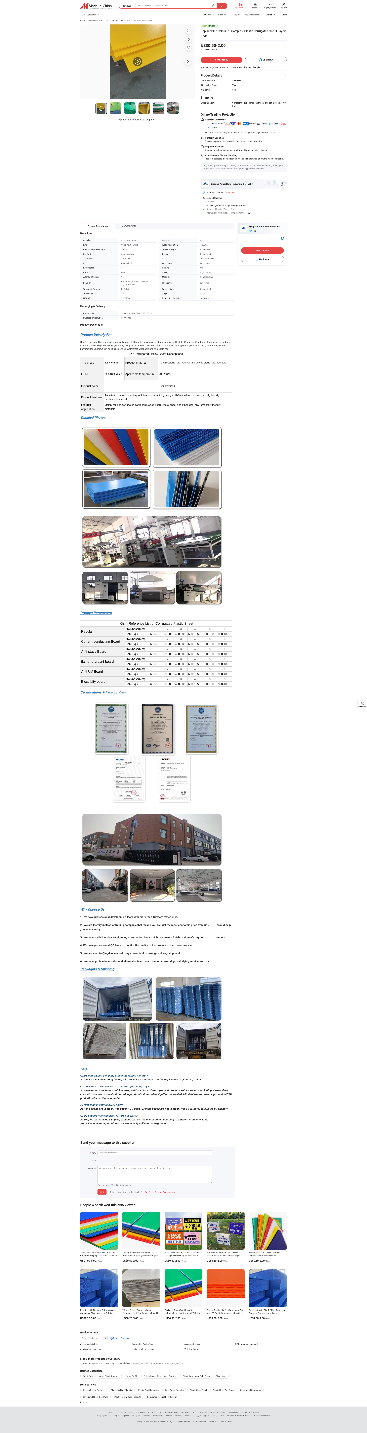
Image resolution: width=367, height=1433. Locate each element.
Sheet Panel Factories (174, 1390)
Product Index (233, 1412)
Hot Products (113, 1412)
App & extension (252, 14)
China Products (127, 1412)
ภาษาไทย (230, 1415)
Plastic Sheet (221, 1376)
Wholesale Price (187, 1412)
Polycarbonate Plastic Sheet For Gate (160, 1376)
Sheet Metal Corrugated (250, 1390)
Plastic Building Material (121, 1390)
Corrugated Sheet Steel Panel (95, 1397)
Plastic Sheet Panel (198, 1390)
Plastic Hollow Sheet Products (127, 1397)
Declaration (213, 1422)
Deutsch (178, 1415)
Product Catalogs (121, 1338)
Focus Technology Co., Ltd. (164, 1422)
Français (146, 1415)
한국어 (206, 1415)
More (82, 1402)
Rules (284, 14)
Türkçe (239, 1415)
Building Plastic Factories (94, 1390)
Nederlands (189, 1415)
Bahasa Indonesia (263, 1415)
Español (125, 1415)
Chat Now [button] (268, 59)
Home (82, 20)
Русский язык (158, 1415)
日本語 (214, 1415)
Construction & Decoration (98, 20)
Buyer (220, 14)
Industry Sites (202, 1412)
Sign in (284, 7)
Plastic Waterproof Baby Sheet (196, 1376)
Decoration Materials (120, 20)
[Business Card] (282, 238)
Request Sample (252, 67)
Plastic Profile (131, 1376)
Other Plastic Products (109, 1376)
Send (102, 1192)
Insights (256, 1412)
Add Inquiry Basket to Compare (138, 119)
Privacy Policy (226, 1422)
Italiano (169, 1415)
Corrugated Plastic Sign (142, 1344)
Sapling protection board (91, 1349)
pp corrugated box (192, 1344)
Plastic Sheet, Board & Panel (142, 20)
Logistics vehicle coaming (143, 1349)
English (116, 1415)
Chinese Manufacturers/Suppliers (149, 1412)
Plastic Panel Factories (148, 1390)
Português (136, 1415)
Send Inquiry (221, 59)
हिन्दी (222, 1415)
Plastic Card (88, 1376)
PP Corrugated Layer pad (246, 1344)
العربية (198, 1415)
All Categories (90, 14)
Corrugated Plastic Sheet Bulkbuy (162, 1397)
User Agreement (199, 1422)
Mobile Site (245, 1412)
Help (236, 14)
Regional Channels (217, 1412)
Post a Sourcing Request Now (160, 1192)
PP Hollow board (191, 1349)
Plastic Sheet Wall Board (223, 1390)
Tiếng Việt (249, 1415)
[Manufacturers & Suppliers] (96, 6)
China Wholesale (171, 1412)
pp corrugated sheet (89, 1344)
